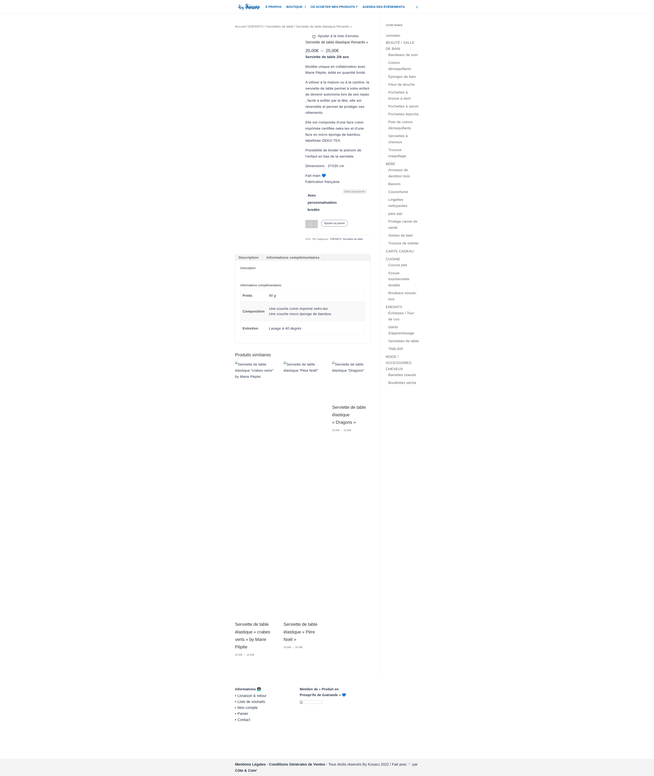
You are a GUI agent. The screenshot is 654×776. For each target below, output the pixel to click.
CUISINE (393, 259)
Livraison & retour (251, 696)
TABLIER (395, 349)
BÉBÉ (390, 164)
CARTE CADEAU (400, 251)
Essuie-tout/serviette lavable (398, 279)
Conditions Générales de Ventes (297, 764)
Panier (242, 713)
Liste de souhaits (251, 702)
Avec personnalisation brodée (322, 202)
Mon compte (247, 707)
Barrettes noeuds (402, 375)
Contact (243, 720)
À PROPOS (273, 7)
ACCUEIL (254, 7)
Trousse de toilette (403, 243)
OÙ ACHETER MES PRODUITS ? (334, 7)
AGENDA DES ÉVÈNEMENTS (383, 7)
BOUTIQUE (294, 7)
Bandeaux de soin (403, 55)
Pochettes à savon (403, 106)
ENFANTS (256, 26)
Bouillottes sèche (402, 383)
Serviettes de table (279, 26)
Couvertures (398, 192)
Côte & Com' (246, 770)
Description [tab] (249, 257)
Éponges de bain (402, 77)
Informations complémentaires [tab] (293, 257)
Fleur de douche (401, 84)
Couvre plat (397, 265)
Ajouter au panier (334, 223)
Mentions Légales (250, 764)
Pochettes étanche (403, 114)
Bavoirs (394, 184)
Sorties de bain (400, 235)
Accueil (240, 26)
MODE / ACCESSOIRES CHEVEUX (398, 363)
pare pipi (395, 213)
